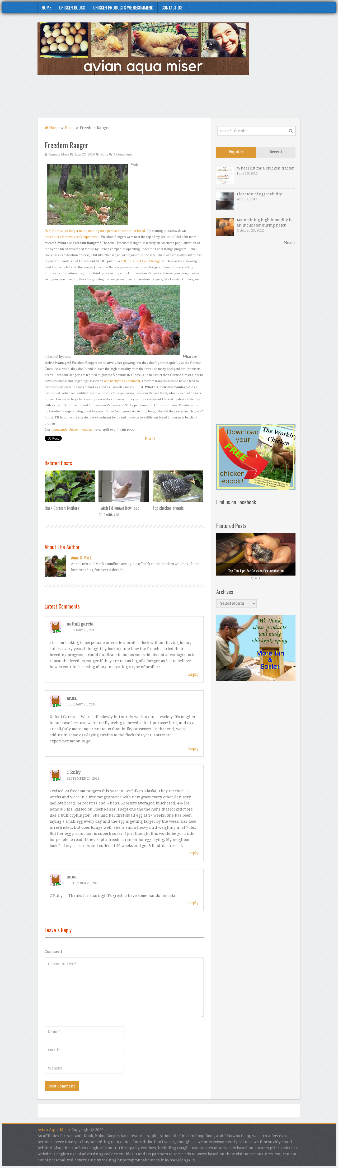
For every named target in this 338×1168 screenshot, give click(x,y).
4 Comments (123, 154)
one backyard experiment (122, 381)
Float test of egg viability (259, 194)
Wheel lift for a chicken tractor (265, 168)
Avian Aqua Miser (54, 1130)
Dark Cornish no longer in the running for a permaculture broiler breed (95, 231)
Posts (69, 128)
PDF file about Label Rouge (141, 261)
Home (46, 7)
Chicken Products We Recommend (123, 7)
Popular (236, 152)
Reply (193, 674)
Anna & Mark (59, 154)
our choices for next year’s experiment (72, 237)
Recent (276, 152)
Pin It (150, 438)
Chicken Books (72, 7)
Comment (53, 951)
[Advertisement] (204, 99)
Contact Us (172, 7)
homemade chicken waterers (72, 429)
